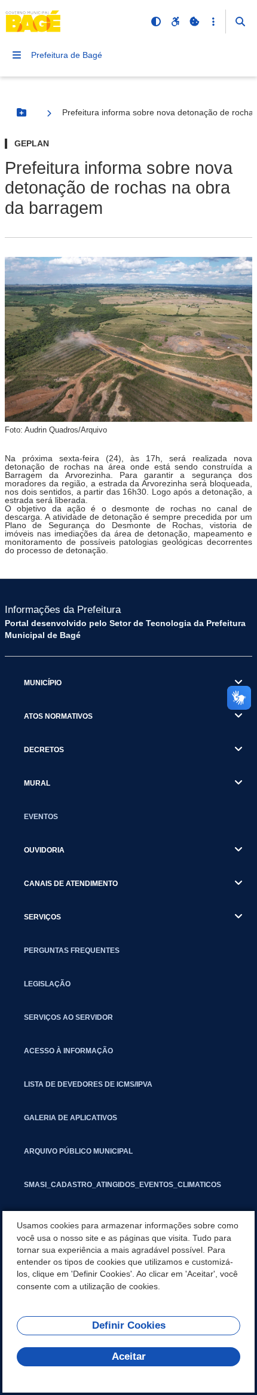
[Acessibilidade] (175, 21)
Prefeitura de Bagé (66, 55)
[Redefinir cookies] (194, 21)
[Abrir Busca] (240, 21)
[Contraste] (156, 21)
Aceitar (129, 1356)
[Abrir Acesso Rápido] (213, 21)
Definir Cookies (129, 1325)
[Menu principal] (17, 55)
